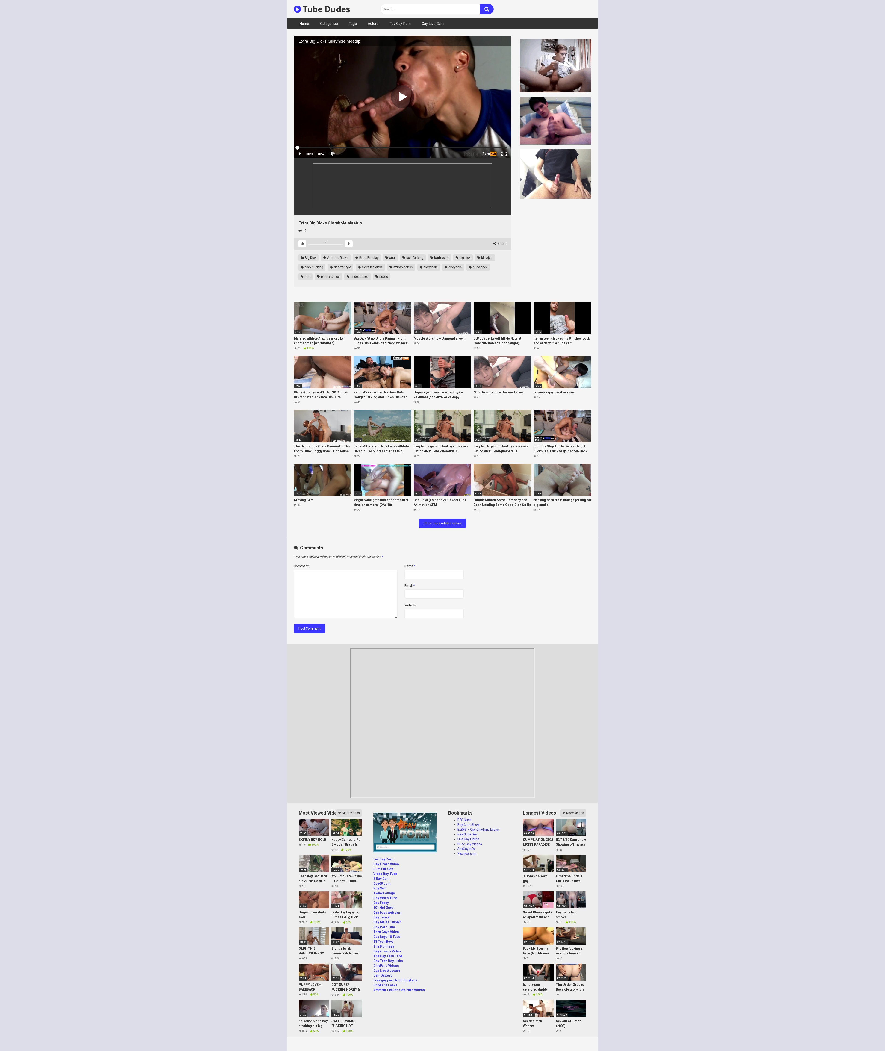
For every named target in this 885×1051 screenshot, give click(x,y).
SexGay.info (466, 849)
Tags (353, 23)
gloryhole (455, 267)
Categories (329, 23)
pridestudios (359, 276)
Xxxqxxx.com (467, 854)
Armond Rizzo (337, 258)
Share (501, 243)
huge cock (479, 267)
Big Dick (310, 258)
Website (410, 605)
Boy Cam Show (468, 825)
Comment (301, 566)
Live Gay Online (468, 839)
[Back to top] (869, 1037)
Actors (373, 23)
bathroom (441, 258)
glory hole (430, 267)
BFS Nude (464, 820)
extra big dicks (372, 267)
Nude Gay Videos (469, 844)
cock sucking (313, 267)
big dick (464, 258)
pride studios (330, 276)
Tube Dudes (325, 9)
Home (304, 23)
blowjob (487, 258)
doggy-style (342, 267)
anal (392, 258)
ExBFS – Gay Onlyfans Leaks (478, 829)
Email (409, 585)
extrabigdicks (403, 267)
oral (307, 276)
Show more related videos (443, 523)
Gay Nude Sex (467, 834)
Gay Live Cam (433, 23)
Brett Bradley (368, 258)
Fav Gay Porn (400, 23)
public (383, 276)
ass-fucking (414, 258)
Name (410, 566)
